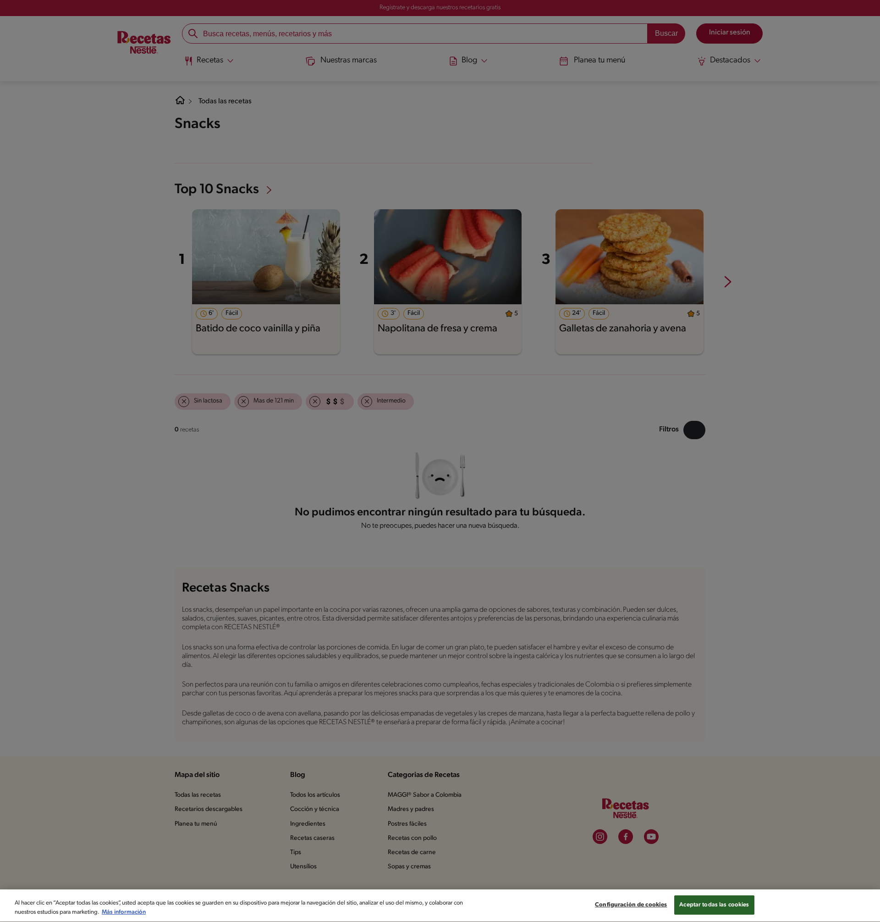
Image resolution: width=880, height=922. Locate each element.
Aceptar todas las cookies (714, 905)
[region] (440, 905)
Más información (124, 912)
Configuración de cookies (631, 905)
